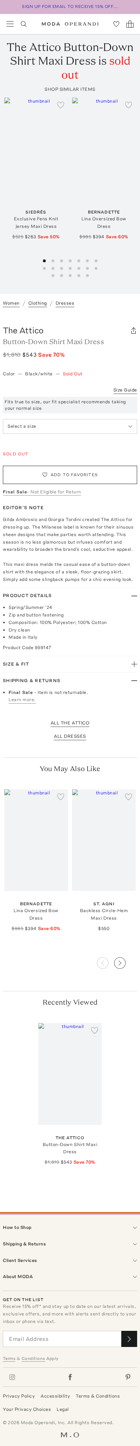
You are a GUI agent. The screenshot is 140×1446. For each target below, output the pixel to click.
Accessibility (55, 1396)
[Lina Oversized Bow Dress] (104, 148)
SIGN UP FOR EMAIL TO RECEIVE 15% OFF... (70, 6)
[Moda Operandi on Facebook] (70, 1377)
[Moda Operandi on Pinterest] (127, 1377)
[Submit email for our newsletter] (129, 1339)
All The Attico (70, 723)
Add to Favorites (74, 474)
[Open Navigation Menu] (10, 24)
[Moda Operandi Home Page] (70, 24)
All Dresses (70, 736)
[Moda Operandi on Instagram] (12, 1377)
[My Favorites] (116, 24)
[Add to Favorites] (60, 104)
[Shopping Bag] (130, 24)
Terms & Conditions (98, 1396)
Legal (63, 1409)
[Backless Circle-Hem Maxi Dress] (104, 840)
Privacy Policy (19, 1396)
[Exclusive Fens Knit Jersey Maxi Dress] (36, 148)
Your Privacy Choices (27, 1409)
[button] (125, 961)
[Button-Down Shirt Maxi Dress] (70, 1074)
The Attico (23, 330)
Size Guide (125, 390)
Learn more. (22, 699)
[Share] (133, 330)
